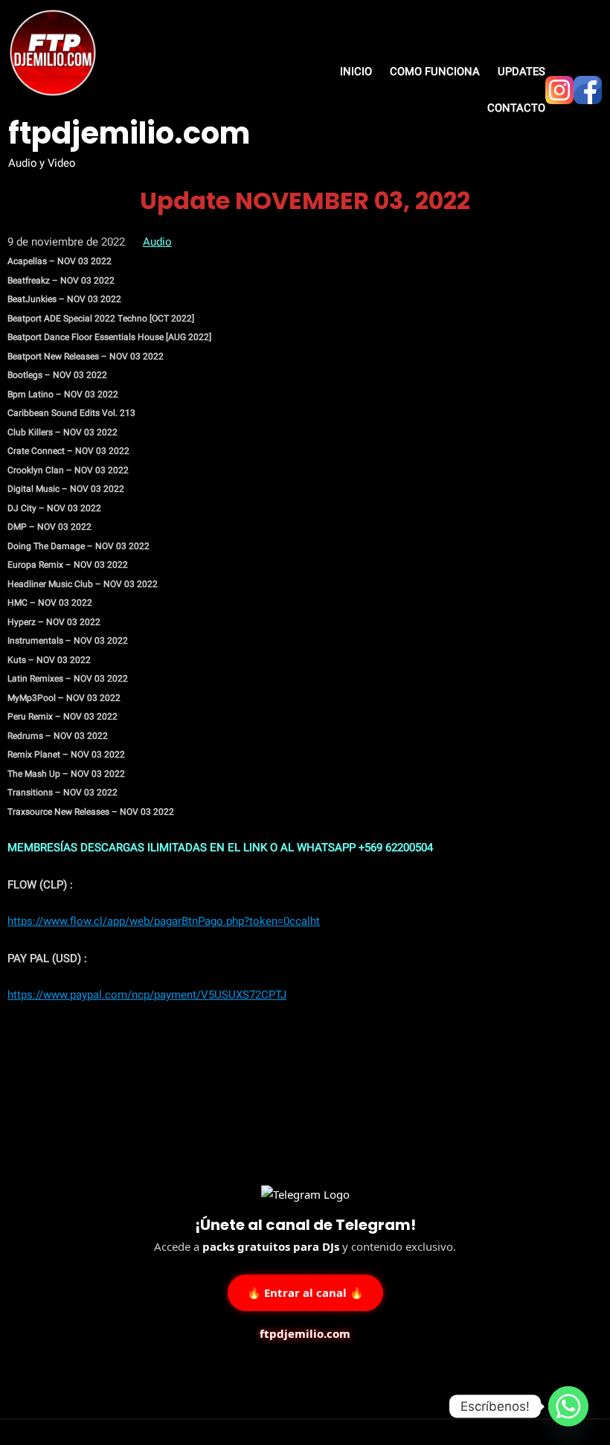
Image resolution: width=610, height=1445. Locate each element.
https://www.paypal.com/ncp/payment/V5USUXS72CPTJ (146, 995)
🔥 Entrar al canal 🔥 (305, 1291)
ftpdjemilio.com (129, 133)
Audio (157, 242)
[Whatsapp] (568, 1406)
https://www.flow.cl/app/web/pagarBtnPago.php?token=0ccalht (163, 921)
